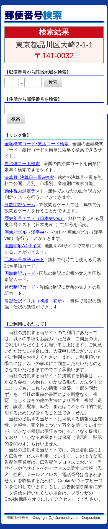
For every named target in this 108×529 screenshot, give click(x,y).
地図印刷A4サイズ (22, 245)
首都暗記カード (19, 287)
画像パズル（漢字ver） (27, 232)
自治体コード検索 (22, 163)
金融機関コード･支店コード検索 (36, 143)
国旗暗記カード (19, 273)
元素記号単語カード (24, 259)
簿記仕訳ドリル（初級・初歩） (35, 301)
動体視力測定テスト (24, 191)
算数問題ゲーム (19, 204)
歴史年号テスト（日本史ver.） (34, 218)
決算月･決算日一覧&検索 (29, 177)
